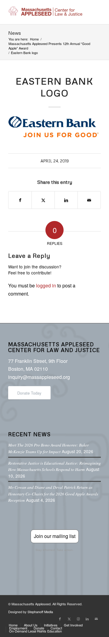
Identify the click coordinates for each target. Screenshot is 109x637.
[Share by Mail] (89, 200)
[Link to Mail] (96, 618)
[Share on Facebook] (19, 200)
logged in (46, 285)
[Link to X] (69, 618)
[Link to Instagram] (78, 618)
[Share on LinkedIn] (66, 200)
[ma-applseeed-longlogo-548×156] (45, 12)
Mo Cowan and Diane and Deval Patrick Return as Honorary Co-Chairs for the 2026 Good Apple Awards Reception (53, 493)
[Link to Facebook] (59, 618)
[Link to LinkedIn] (87, 618)
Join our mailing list (54, 536)
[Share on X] (43, 200)
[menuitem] (13, 624)
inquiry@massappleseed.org (39, 376)
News (14, 33)
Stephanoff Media (40, 611)
